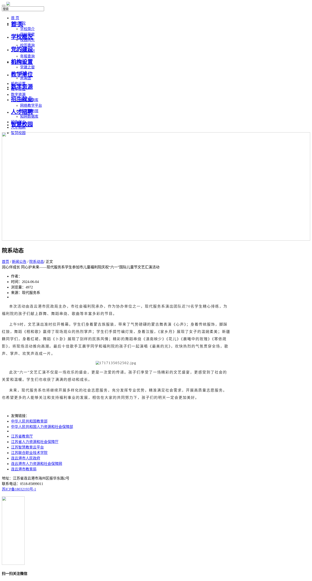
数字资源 (22, 87)
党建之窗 (27, 67)
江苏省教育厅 (22, 436)
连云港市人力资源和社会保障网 (36, 464)
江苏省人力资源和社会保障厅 (34, 442)
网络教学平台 (31, 105)
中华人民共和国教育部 (29, 421)
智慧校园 (22, 124)
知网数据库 (29, 116)
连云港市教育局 (24, 469)
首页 (5, 262)
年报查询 (27, 56)
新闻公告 (19, 262)
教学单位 (22, 74)
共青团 (25, 78)
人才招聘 (22, 112)
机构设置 (22, 62)
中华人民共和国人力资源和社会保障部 (42, 427)
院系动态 (36, 262)
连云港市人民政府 (25, 458)
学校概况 (22, 37)
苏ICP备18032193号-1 (19, 489)
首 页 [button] (15, 18)
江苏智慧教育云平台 (27, 447)
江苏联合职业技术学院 (29, 453)
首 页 (17, 24)
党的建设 (22, 49)
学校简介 (27, 29)
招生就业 (22, 99)
